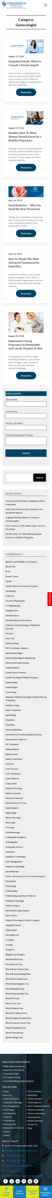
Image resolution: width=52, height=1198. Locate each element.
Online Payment (34, 1098)
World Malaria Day (14, 1008)
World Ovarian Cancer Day (17, 1023)
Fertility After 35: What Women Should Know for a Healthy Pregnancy (24, 136)
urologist (9, 940)
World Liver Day (13, 1003)
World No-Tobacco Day (16, 1013)
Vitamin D (10, 949)
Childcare (9, 596)
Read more (26, 92)
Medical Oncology (13, 788)
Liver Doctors (11, 769)
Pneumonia (10, 881)
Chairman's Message (12, 1102)
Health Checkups (35, 1120)
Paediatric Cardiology (15, 856)
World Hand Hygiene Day (17, 983)
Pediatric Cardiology (15, 866)
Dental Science (12, 615)
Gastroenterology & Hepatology (20, 658)
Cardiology (10, 591)
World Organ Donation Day (18, 1018)
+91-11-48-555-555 (15, 1155)
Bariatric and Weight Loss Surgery (21, 561)
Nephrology (11, 812)
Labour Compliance (36, 1113)
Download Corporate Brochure (19, 1165)
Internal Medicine (13, 729)
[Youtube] (30, 1181)
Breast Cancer (12, 576)
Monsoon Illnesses (14, 798)
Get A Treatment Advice (38, 1106)
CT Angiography (13, 605)
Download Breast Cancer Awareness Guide (24, 1176)
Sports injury (11, 915)
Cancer (8, 581)
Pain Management (13, 861)
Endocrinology (12, 643)
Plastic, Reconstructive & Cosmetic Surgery (25, 876)
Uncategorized (12, 935)
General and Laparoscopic (17, 662)
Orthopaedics (11, 842)
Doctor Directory (13, 1171)
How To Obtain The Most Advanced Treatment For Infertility (23, 262)
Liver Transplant (13, 773)
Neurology (10, 822)
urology (9, 944)
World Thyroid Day (14, 1032)
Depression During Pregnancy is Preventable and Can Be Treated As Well (25, 344)
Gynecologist (11, 687)
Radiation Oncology (14, 900)
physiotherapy (12, 871)
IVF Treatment (12, 744)
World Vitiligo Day (14, 1037)
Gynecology (11, 692)
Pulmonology (11, 891)
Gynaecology (11, 682)
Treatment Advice (32, 1192)
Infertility (9, 724)
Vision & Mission (11, 1098)
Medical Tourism (13, 793)
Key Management (11, 1106)
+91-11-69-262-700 (15, 1160)
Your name (11, 399)
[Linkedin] (18, 1181)
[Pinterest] (36, 1181)
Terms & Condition (35, 1109)
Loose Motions (12, 778)
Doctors (9, 633)
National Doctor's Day (15, 803)
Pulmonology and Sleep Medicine (20, 895)
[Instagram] (24, 1181)
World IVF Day (12, 998)
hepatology (10, 715)
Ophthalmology (12, 832)
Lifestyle (9, 764)
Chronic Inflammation (15, 601)
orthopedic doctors (14, 847)
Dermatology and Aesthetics (18, 620)
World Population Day (15, 1028)
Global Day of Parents (15, 672)
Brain (7, 571)
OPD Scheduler (34, 1091)
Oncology (10, 827)
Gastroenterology (13, 653)
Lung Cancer (11, 783)
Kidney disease (12, 749)
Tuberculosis (11, 930)
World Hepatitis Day (15, 988)
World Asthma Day (14, 959)
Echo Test (9, 638)
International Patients (13, 1128)
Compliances (9, 1120)
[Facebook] (5, 1181)
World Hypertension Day (17, 993)
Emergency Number (45, 1193)
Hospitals (9, 720)
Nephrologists (12, 808)
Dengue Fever (11, 610)
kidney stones (11, 754)
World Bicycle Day (14, 964)
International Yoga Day (16, 739)
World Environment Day (16, 979)
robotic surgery (12, 905)
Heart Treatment (13, 710)
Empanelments (34, 1117)
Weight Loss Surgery (15, 954)
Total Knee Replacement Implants (18, 1081)
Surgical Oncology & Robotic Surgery (22, 920)
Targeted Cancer (13, 925)
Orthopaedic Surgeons (15, 837)
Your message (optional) (19, 435)
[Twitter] (11, 1181)
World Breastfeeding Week (18, 974)
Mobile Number (14, 423)
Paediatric (10, 852)
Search (39, 477)
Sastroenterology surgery (17, 910)
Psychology (10, 886)
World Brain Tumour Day (16, 969)
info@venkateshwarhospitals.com (21, 1150)
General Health (12, 667)
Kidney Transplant (13, 759)
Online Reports (34, 1102)
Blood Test (10, 566)
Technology (8, 1109)
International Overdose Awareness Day (23, 734)
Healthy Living (12, 705)
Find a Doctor (9, 1124)
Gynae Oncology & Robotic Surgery (21, 677)
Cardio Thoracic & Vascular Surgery (21, 586)
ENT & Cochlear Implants (16, 648)
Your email (11, 411)
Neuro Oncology (13, 817)
